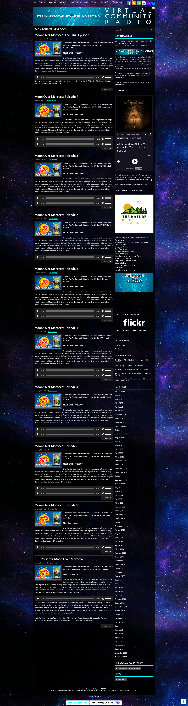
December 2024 (121, 468)
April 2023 (119, 545)
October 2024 (120, 476)
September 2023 (121, 526)
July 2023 (119, 534)
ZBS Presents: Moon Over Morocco (59, 559)
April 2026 (119, 407)
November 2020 (121, 657)
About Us (52, 2)
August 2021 (120, 622)
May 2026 (119, 403)
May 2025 (119, 449)
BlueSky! (126, 46)
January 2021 (120, 649)
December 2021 (121, 607)
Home (34, 2)
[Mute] (102, 77)
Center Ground (120, 244)
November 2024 (121, 472)
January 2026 (120, 418)
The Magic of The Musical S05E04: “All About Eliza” (134, 369)
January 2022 (120, 603)
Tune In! (42, 2)
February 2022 (120, 599)
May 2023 (119, 541)
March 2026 (119, 411)
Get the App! (117, 2)
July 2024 (119, 488)
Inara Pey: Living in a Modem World (128, 256)
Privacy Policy (122, 668)
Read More (107, 89)
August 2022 (120, 576)
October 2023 (120, 522)
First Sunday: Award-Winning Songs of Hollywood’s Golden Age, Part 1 (133, 380)
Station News (120, 349)
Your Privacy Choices (102, 702)
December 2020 (121, 653)
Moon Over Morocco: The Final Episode (62, 35)
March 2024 (119, 503)
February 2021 (120, 645)
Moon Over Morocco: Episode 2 (56, 505)
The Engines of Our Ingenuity (125, 251)
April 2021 (119, 638)
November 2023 (121, 518)
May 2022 (119, 588)
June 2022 (119, 584)
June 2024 (119, 491)
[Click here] (134, 214)
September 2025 (121, 434)
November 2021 (121, 611)
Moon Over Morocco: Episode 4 (56, 387)
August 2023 (120, 530)
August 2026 (120, 391)
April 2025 (119, 453)
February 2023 (120, 553)
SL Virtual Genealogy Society (125, 265)
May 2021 (119, 634)
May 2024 (119, 495)
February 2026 (120, 415)
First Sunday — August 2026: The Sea (129, 366)
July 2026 (119, 395)
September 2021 (121, 618)
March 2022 (119, 595)
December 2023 (121, 515)
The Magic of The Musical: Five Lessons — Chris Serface (132, 361)
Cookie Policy (135, 668)
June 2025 (119, 445)
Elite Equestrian (121, 249)
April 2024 (119, 499)
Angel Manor (120, 240)
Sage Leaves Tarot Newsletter (126, 261)
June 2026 (119, 399)
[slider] (108, 77)
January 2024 (120, 511)
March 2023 (119, 549)
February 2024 (120, 507)
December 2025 (121, 422)
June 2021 (119, 630)
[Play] (38, 77)
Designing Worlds (121, 247)
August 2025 (120, 438)
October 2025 (120, 430)
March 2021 (119, 641)
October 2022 (120, 568)
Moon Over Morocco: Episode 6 (56, 269)
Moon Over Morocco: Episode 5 (56, 328)
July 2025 (119, 441)
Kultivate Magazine (122, 254)
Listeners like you (127, 270)
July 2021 (119, 626)
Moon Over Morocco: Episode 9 (56, 96)
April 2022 (119, 591)
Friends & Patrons (89, 2)
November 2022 (121, 564)
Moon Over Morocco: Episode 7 (56, 215)
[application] (74, 77)
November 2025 (121, 426)
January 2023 (120, 557)
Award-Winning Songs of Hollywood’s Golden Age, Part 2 (133, 374)
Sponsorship (74, 2)
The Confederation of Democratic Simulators (131, 242)
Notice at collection (77, 702)
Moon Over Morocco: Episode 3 (56, 446)
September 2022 (121, 572)
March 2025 (119, 457)
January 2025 (120, 465)
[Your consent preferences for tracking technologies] (183, 701)
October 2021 (120, 614)
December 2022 (121, 561)
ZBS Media (119, 268)
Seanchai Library (121, 263)
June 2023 (119, 538)
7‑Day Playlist (104, 2)
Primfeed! (143, 46)
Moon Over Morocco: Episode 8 (56, 156)
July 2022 (119, 580)
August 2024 (120, 484)
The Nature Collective (123, 258)
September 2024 (121, 480)
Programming (52, 39)
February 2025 (120, 461)
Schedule (62, 2)
